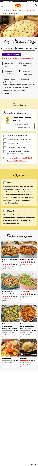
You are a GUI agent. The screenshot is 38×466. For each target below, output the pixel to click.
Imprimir (21, 48)
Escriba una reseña (26, 58)
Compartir (32, 48)
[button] (6, 93)
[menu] (2, 6)
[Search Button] (36, 5)
